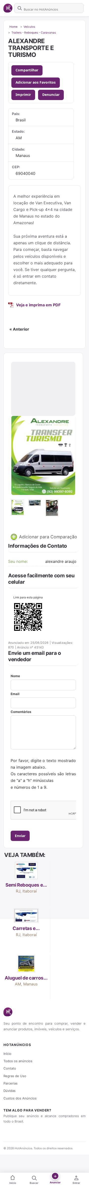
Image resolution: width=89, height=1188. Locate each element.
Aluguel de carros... (26, 978)
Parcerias (10, 1083)
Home (13, 26)
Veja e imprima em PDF (38, 304)
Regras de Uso (14, 1076)
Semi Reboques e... (26, 885)
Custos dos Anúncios (20, 1098)
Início (7, 1054)
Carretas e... (26, 928)
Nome (15, 676)
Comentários (21, 712)
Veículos (29, 26)
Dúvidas (9, 1091)
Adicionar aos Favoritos (36, 82)
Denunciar (51, 94)
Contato (9, 1068)
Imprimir (23, 94)
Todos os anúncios (17, 1061)
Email (15, 694)
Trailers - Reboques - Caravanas (33, 32)
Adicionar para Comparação (47, 536)
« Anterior (19, 329)
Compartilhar (27, 70)
